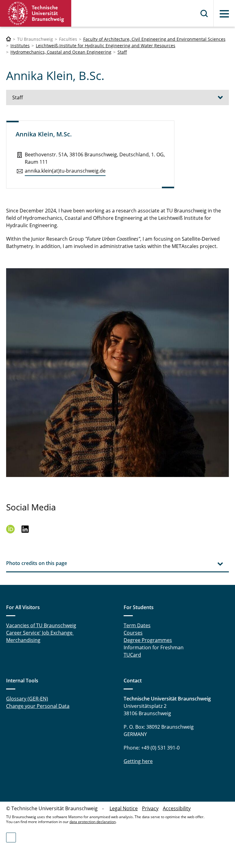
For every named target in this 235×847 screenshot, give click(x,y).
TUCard (132, 654)
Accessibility (177, 808)
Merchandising (23, 640)
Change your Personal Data (37, 706)
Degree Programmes (148, 640)
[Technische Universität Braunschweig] (36, 13)
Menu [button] (224, 13)
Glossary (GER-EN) (27, 698)
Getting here (138, 761)
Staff (122, 52)
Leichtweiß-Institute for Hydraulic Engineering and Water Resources (105, 45)
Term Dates (137, 625)
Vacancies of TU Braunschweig (41, 625)
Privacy (150, 808)
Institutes (20, 45)
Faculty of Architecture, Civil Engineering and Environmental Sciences (154, 39)
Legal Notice (124, 808)
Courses (133, 632)
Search (204, 13)
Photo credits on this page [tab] (36, 563)
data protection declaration (92, 821)
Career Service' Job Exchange (40, 632)
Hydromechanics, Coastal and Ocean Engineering (60, 52)
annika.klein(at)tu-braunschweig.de (65, 170)
